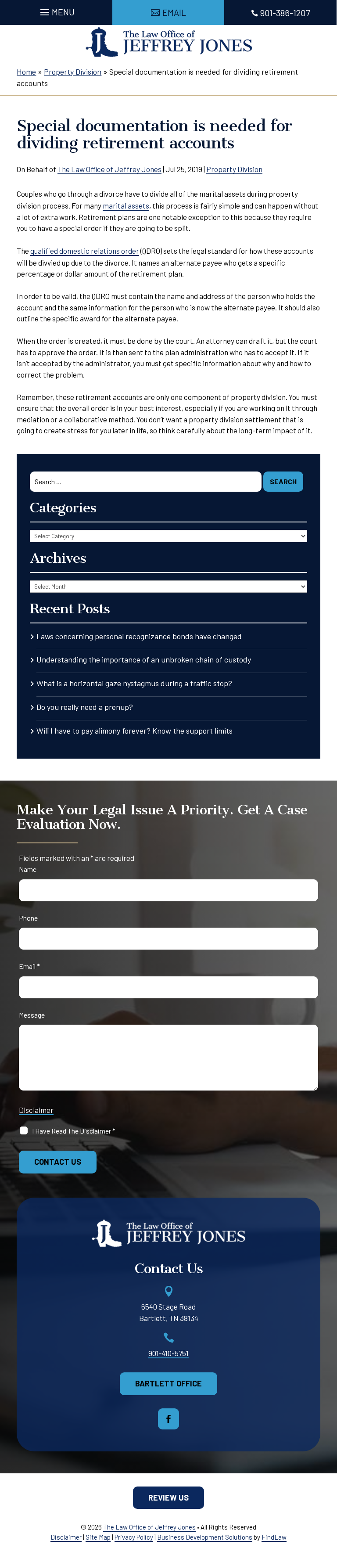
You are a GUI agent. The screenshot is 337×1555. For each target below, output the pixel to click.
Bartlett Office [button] (168, 1383)
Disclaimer (36, 1109)
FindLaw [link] (274, 1537)
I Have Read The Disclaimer (73, 1131)
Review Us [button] (168, 1497)
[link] (169, 42)
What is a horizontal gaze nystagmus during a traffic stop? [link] (134, 683)
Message (32, 1015)
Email (29, 966)
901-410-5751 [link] (168, 1353)
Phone (28, 918)
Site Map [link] (98, 1537)
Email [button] (174, 12)
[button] (56, 10)
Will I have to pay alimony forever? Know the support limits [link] (134, 730)
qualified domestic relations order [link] (84, 250)
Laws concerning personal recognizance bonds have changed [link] (139, 636)
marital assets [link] (126, 205)
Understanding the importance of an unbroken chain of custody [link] (143, 659)
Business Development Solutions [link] (204, 1537)
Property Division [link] (234, 169)
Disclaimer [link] (66, 1537)
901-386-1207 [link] (285, 12)
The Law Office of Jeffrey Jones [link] (109, 169)
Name (27, 869)
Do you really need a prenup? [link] (84, 707)
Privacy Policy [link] (134, 1537)
